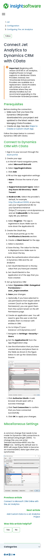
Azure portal (12, 154)
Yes (8, 529)
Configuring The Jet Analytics (20, 29)
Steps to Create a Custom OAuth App (22, 127)
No (16, 529)
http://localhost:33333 (19, 202)
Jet (8, 22)
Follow (8, 36)
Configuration (13, 25)
